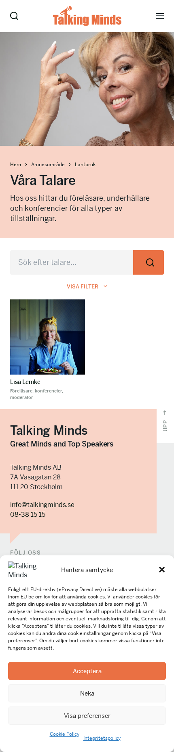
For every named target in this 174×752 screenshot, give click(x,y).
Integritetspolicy (102, 738)
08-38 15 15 (27, 514)
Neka (87, 693)
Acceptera (87, 671)
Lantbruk (85, 164)
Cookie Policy (64, 734)
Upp (165, 424)
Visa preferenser (87, 715)
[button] (162, 570)
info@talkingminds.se (42, 505)
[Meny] (160, 16)
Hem (15, 164)
